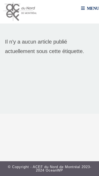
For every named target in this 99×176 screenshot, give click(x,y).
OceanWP (54, 170)
